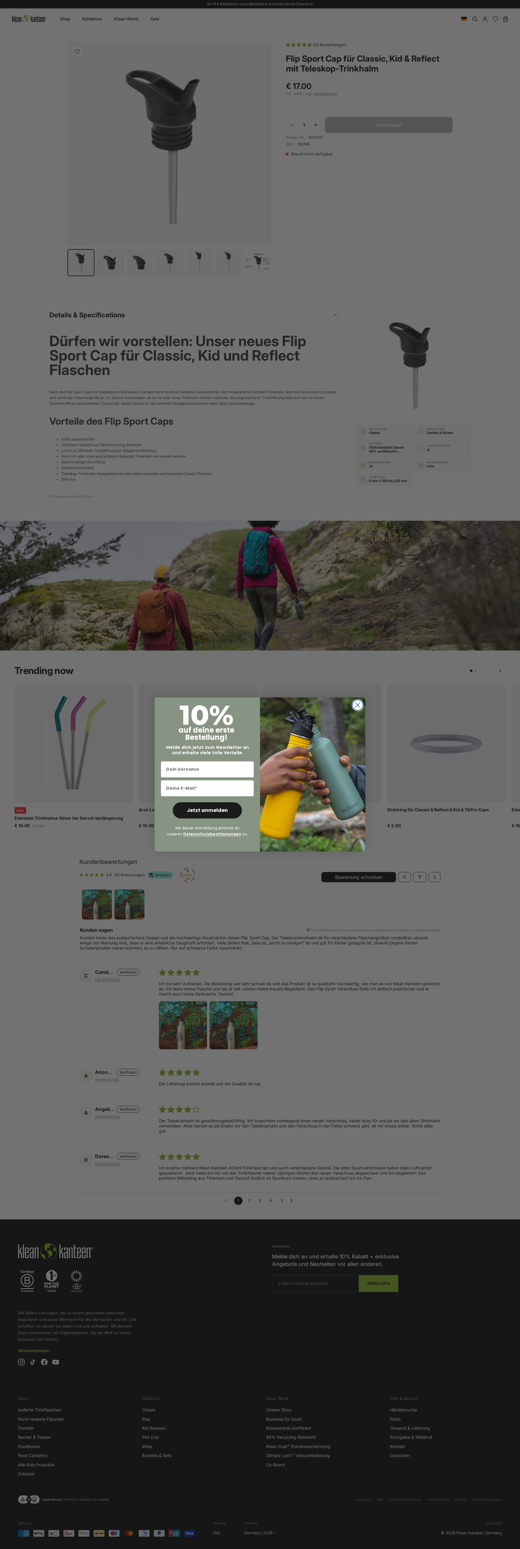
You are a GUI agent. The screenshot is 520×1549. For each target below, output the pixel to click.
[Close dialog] (357, 705)
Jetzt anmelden (207, 810)
